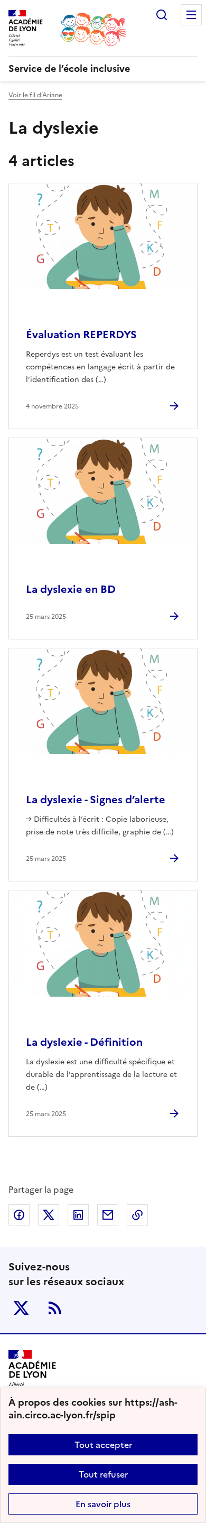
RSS (55, 1308)
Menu (191, 14)
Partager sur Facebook (19, 1214)
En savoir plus (103, 1504)
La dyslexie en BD (71, 589)
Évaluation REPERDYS (81, 334)
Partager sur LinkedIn (78, 1214)
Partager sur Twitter (48, 1214)
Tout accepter (103, 1444)
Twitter (21, 1308)
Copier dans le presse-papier (137, 1214)
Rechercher (161, 14)
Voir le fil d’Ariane (35, 95)
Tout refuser (103, 1474)
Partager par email (107, 1214)
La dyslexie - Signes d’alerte (95, 799)
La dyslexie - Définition (84, 1042)
